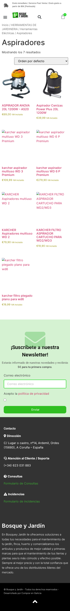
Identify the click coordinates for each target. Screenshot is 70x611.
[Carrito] (63, 16)
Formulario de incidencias (22, 501)
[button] (5, 17)
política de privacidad (33, 393)
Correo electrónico (17, 375)
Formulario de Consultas (21, 483)
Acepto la (26, 393)
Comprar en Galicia (31, 593)
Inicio (5, 25)
